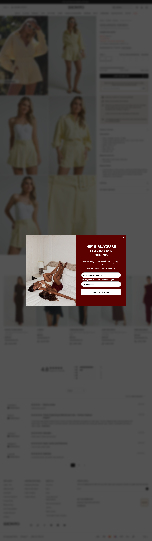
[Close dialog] (123, 237)
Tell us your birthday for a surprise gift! (97, 280)
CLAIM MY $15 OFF (101, 292)
